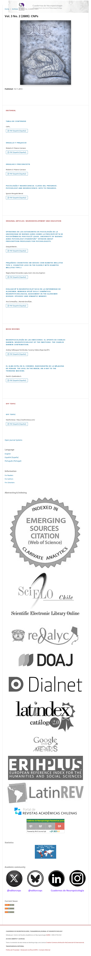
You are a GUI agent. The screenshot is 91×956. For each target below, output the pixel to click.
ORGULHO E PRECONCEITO (18, 164)
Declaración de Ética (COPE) (29, 950)
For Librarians (9, 482)
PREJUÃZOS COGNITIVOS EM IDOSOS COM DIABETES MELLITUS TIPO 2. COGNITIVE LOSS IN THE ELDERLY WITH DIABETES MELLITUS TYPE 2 (34, 265)
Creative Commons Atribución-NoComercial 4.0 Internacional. (65, 942)
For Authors (9, 479)
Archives (15, 9)
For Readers (9, 475)
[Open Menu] (4, 2)
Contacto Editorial (44, 950)
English (8, 454)
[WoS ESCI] (45, 532)
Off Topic (11, 414)
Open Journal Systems (13, 440)
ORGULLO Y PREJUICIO (16, 143)
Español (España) (11, 457)
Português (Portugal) (13, 461)
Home (7, 9)
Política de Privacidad (12, 950)
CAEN (48, 935)
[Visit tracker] (45, 852)
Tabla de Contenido (16, 121)
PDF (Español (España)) (17, 131)
